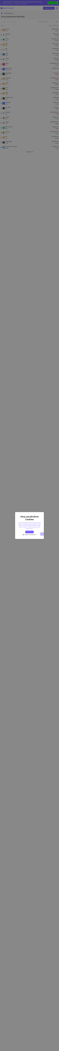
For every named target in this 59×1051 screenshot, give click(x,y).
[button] (29, 534)
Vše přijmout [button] (29, 532)
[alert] (29, 525)
